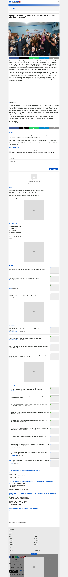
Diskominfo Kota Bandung (16, 234)
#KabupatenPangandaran (16, 226)
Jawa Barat (15, 12)
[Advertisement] (34, 92)
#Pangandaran (14, 228)
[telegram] (44, 58)
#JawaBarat (13, 230)
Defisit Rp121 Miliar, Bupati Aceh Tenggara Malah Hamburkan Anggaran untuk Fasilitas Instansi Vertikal (29, 396)
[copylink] (54, 58)
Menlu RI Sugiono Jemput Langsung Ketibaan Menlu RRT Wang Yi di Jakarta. (27, 190)
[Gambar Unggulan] (34, 39)
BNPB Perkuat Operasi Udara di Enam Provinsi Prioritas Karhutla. (24, 198)
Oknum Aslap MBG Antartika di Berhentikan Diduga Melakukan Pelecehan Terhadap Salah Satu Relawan (29, 421)
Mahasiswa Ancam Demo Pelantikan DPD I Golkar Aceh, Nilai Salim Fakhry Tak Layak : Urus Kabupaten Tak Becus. (30, 445)
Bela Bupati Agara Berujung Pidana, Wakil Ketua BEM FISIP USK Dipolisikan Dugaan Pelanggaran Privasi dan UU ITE (29, 405)
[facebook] (14, 58)
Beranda (10, 12)
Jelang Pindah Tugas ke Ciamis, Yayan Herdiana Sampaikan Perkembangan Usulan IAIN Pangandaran (32, 140)
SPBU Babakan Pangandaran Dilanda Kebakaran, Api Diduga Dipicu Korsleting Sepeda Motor (30, 135)
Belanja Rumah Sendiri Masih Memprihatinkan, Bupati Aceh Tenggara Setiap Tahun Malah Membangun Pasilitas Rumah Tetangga (29, 429)
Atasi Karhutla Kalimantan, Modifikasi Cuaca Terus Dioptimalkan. (24, 195)
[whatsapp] (34, 58)
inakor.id (15, 21)
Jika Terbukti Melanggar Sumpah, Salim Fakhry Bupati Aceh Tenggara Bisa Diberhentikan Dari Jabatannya (29, 453)
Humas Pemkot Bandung (16, 236)
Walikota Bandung (14, 238)
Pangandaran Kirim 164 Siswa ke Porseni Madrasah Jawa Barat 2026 (25, 137)
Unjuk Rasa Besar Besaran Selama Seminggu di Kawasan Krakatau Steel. (28, 436)
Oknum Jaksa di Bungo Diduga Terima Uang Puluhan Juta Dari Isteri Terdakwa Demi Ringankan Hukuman (30, 461)
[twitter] (24, 58)
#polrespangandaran (15, 232)
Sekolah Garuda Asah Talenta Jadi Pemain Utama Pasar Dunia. (23, 192)
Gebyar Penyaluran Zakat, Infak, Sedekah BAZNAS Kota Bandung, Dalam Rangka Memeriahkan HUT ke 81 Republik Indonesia (33, 143)
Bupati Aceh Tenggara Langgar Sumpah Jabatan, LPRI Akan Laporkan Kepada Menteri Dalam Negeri (30, 413)
